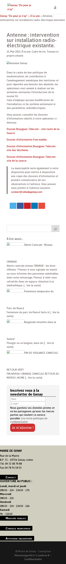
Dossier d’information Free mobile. (27, 139)
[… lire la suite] (32, 285)
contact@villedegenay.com (26, 191)
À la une (26, 51)
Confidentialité (33, 559)
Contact (11, 477)
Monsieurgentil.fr (25, 555)
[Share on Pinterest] (27, 206)
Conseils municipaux (18, 528)
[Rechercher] (55, 228)
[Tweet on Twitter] (13, 206)
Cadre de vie (39, 51)
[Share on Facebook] (20, 206)
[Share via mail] (41, 206)
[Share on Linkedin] (34, 206)
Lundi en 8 (43, 555)
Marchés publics (16, 518)
